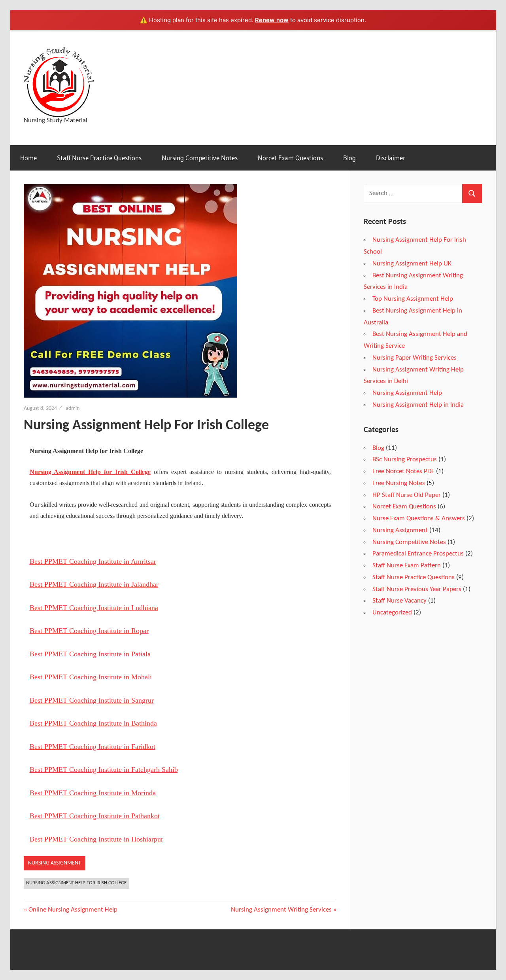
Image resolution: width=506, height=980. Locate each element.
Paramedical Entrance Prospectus (418, 553)
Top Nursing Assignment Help (412, 299)
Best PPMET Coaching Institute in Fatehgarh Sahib (104, 769)
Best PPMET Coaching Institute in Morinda (93, 793)
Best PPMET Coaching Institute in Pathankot (95, 816)
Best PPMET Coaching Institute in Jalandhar (94, 584)
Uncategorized (392, 612)
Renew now (272, 20)
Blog (349, 158)
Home (28, 158)
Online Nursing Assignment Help (72, 909)
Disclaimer (390, 158)
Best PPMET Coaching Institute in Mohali (91, 677)
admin (72, 408)
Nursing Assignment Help (407, 393)
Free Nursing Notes (398, 483)
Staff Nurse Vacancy (399, 600)
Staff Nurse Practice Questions (99, 158)
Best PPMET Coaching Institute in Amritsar (93, 561)
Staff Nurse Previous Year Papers (416, 589)
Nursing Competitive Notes (200, 158)
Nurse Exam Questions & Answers (418, 518)
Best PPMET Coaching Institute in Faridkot (92, 747)
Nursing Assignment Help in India (418, 405)
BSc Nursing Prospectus (404, 459)
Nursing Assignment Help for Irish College (90, 471)
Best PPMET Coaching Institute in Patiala (90, 654)
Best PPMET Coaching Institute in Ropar (89, 631)
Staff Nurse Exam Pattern (406, 565)
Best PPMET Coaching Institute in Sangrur (92, 700)
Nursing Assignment (54, 863)
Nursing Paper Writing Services (414, 357)
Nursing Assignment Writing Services (281, 909)
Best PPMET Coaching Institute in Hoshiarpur (96, 839)
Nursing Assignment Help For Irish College (76, 882)
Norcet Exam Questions (290, 158)
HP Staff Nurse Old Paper (406, 495)
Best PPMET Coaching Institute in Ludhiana (94, 608)
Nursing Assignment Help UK (411, 263)
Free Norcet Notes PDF (403, 471)
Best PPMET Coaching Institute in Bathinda (93, 723)
